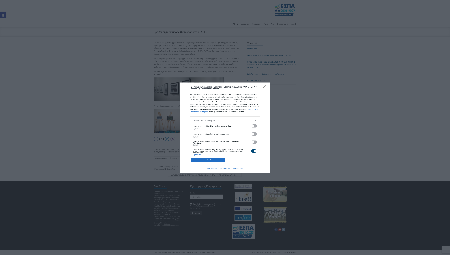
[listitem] (225, 121)
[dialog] (225, 127)
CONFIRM (208, 160)
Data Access (225, 168)
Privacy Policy (238, 168)
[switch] (254, 126)
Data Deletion (212, 168)
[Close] (265, 87)
